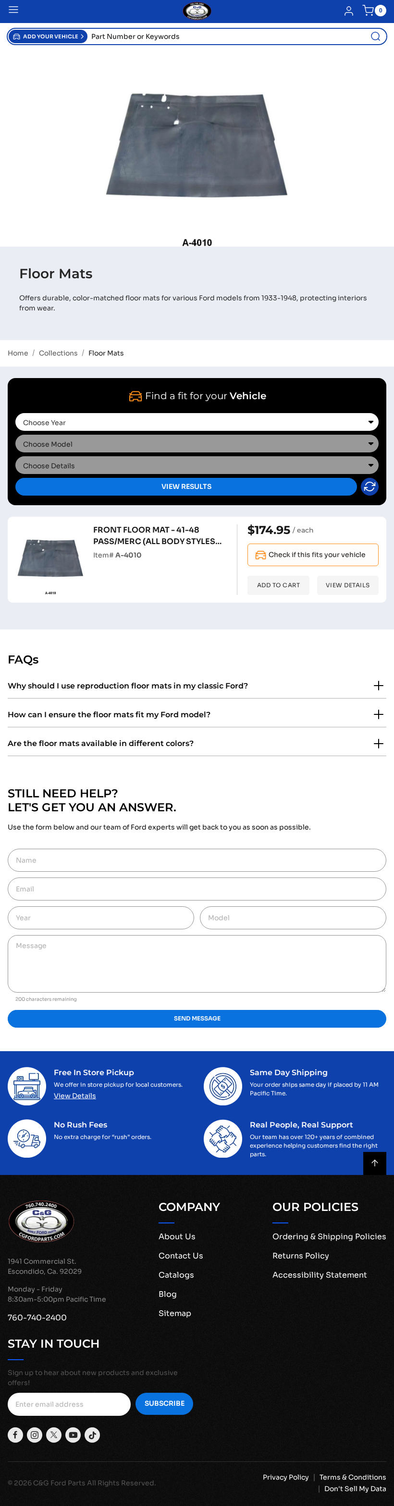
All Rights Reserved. (121, 1483)
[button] (48, 36)
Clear (370, 487)
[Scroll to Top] (374, 1163)
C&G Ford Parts (59, 1483)
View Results (186, 486)
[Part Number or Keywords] (376, 36)
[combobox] (236, 36)
